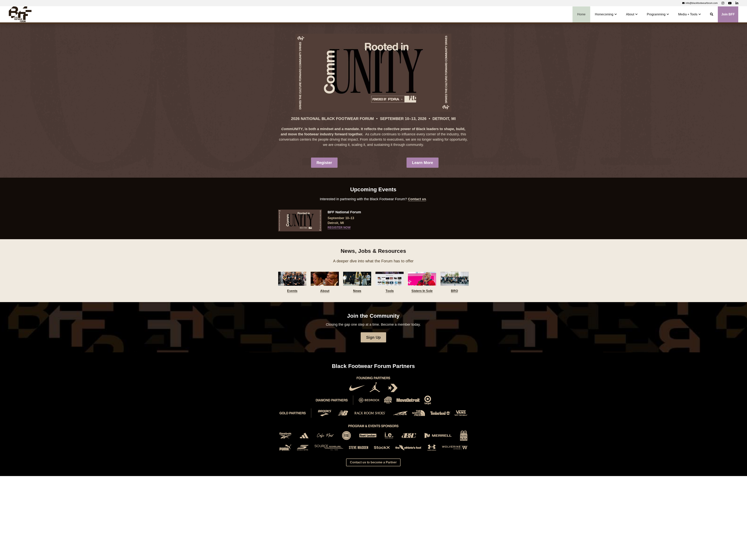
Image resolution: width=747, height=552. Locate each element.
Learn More (422, 162)
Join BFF (728, 14)
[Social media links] (723, 3)
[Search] (711, 14)
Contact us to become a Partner (373, 462)
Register (324, 162)
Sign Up (373, 337)
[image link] (20, 14)
